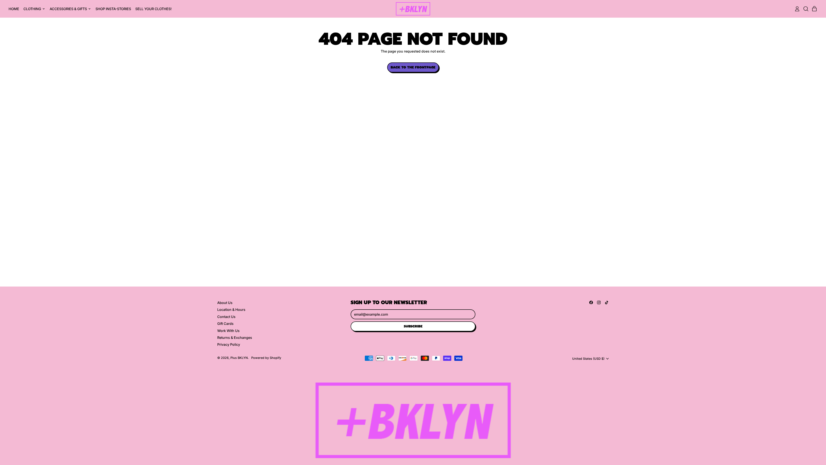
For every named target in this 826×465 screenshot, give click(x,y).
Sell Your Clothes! (153, 9)
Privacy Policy (228, 344)
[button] (806, 9)
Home (14, 9)
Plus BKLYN (239, 358)
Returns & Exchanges (234, 337)
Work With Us (228, 331)
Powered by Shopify (266, 358)
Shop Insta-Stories (113, 9)
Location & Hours (231, 309)
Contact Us (226, 317)
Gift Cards (225, 323)
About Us (225, 303)
